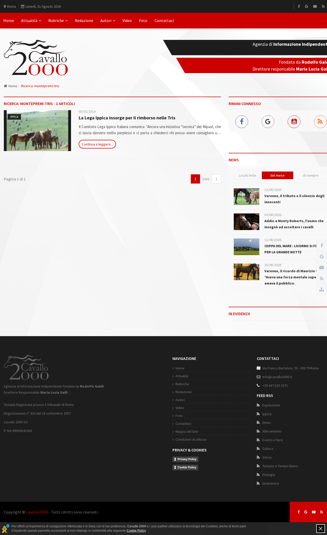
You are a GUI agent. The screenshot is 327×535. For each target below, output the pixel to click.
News (266, 422)
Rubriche (56, 20)
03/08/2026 (272, 214)
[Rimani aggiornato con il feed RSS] (321, 512)
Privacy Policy (187, 459)
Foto (143, 20)
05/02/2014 (87, 111)
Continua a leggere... (97, 144)
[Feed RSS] (323, 6)
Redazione (84, 20)
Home (8, 20)
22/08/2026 (272, 189)
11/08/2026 (272, 239)
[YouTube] (315, 6)
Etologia (268, 474)
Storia (267, 457)
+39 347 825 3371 (275, 385)
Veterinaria (270, 483)
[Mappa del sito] (321, 289)
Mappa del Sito (187, 431)
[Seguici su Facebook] (299, 512)
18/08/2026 (272, 265)
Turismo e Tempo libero (280, 466)
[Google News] (306, 6)
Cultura (267, 448)
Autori (105, 20)
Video (127, 20)
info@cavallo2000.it (277, 376)
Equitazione (271, 405)
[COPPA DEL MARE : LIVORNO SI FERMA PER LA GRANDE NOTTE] (246, 246)
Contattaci (164, 20)
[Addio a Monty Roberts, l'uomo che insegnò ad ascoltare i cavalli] (246, 221)
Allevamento (272, 431)
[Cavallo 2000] (36, 51)
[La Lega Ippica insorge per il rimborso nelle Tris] (37, 130)
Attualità (29, 20)
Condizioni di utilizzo (191, 439)
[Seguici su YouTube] (314, 512)
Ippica (14, 117)
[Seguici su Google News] (305, 512)
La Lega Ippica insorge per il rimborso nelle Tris (127, 118)
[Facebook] (299, 6)
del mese (277, 175)
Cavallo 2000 (37, 512)
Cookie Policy (187, 467)
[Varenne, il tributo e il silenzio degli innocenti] (246, 196)
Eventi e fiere (272, 440)
